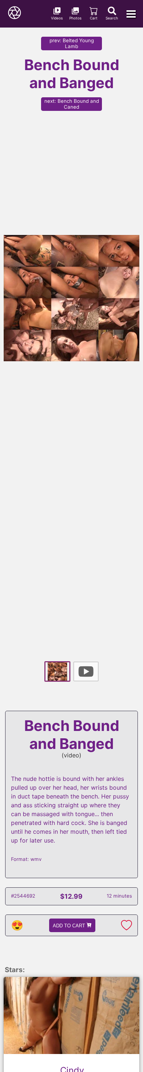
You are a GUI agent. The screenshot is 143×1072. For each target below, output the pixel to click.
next (71, 104)
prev (72, 43)
